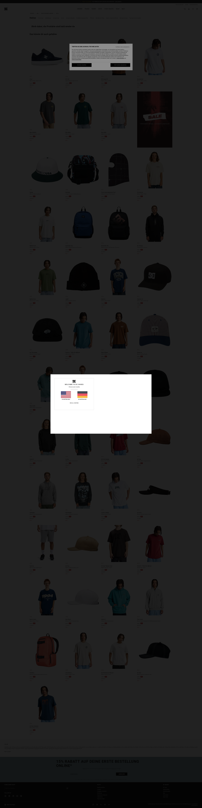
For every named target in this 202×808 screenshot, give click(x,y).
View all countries (74, 403)
